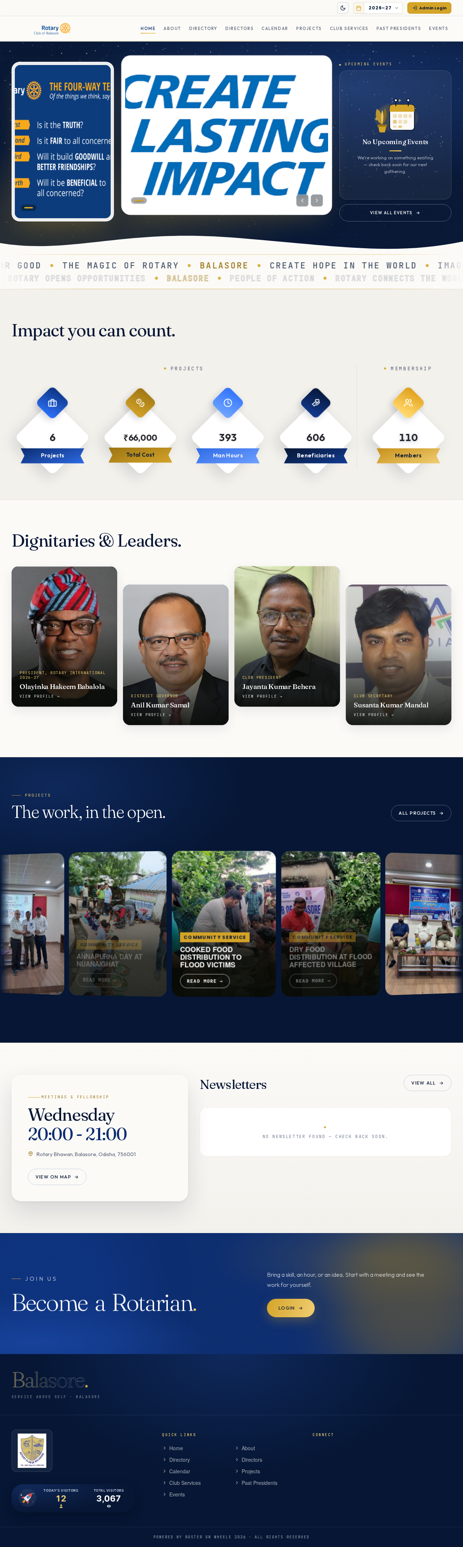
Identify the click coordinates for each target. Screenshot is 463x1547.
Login (291, 1308)
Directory (179, 1459)
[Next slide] (317, 200)
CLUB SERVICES (349, 28)
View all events (395, 213)
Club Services (185, 1482)
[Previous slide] (302, 200)
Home (148, 28)
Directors (252, 1459)
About (172, 28)
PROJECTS (309, 28)
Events (177, 1494)
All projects (422, 813)
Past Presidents (259, 1482)
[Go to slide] (139, 200)
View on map (57, 1177)
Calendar (179, 1471)
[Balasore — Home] (42, 28)
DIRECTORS (239, 28)
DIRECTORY (203, 28)
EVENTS (439, 28)
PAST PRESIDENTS (399, 28)
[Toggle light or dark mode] (343, 8)
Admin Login (433, 8)
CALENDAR (275, 28)
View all (428, 1083)
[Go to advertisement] (28, 207)
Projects (251, 1471)
